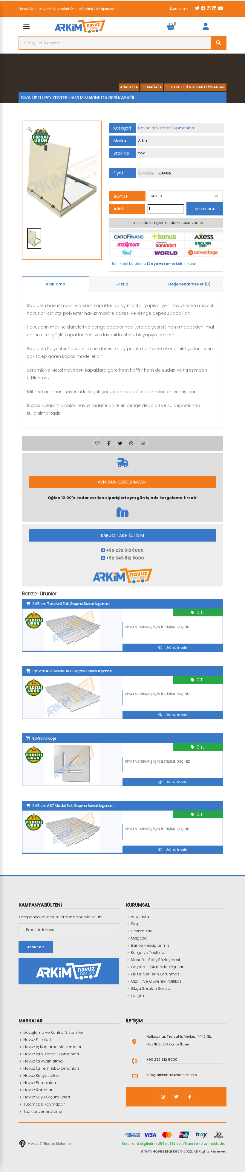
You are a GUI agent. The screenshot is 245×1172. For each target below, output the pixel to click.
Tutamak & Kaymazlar (43, 1104)
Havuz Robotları (37, 1089)
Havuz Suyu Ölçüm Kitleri (46, 1097)
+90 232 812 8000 (161, 1059)
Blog (135, 923)
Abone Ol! (35, 947)
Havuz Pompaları (39, 1082)
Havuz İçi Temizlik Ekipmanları (50, 1068)
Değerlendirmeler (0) (189, 284)
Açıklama (55, 284)
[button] (29, 130)
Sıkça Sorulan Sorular (151, 988)
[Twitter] (176, 1097)
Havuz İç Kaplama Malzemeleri (52, 1046)
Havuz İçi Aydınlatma (42, 1061)
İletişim (137, 995)
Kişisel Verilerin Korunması (155, 974)
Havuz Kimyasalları (40, 1075)
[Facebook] (190, 1097)
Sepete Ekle (205, 208)
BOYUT (121, 196)
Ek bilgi (122, 284)
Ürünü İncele (176, 647)
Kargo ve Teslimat (148, 952)
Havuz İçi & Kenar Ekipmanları (198, 87)
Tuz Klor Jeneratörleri (43, 1111)
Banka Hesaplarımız (149, 945)
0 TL (200, 612)
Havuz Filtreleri (36, 1039)
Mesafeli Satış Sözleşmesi (155, 959)
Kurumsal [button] (178, 8)
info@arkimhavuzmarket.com (171, 1074)
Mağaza (154, 87)
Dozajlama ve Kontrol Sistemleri (53, 1032)
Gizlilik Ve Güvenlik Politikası (156, 981)
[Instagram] (163, 1097)
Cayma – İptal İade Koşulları (157, 966)
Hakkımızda (141, 931)
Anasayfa (129, 87)
